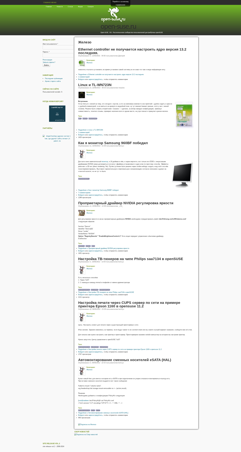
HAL (93, 410)
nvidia (88, 246)
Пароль (46, 52)
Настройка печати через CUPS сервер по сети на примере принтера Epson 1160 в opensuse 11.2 (129, 304)
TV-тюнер (95, 290)
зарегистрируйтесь (95, 79)
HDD (98, 410)
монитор (105, 161)
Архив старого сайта (53, 81)
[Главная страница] (113, 22)
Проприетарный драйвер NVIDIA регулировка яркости (125, 203)
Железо (89, 63)
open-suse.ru (118, 27)
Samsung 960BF (84, 179)
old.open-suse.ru (84, 290)
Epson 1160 (103, 347)
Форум (80, 7)
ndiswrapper (93, 118)
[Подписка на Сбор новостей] (86, 434)
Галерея (91, 7)
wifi (80, 118)
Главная (49, 7)
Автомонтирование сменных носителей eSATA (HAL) (124, 360)
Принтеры (95, 347)
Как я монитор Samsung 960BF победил (113, 143)
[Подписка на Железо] (87, 424)
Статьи (70, 7)
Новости (60, 7)
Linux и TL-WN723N (94, 85)
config (85, 118)
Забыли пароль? (49, 62)
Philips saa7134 (104, 290)
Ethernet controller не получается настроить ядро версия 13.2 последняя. (132, 51)
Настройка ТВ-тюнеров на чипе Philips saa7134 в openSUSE (130, 259)
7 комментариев (84, 193)
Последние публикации (54, 78)
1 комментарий (83, 77)
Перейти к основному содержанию (120, 3)
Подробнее (111, 74)
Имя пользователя (50, 44)
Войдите (81, 79)
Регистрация (47, 60)
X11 (93, 246)
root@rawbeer (84, 400)
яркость (81, 246)
